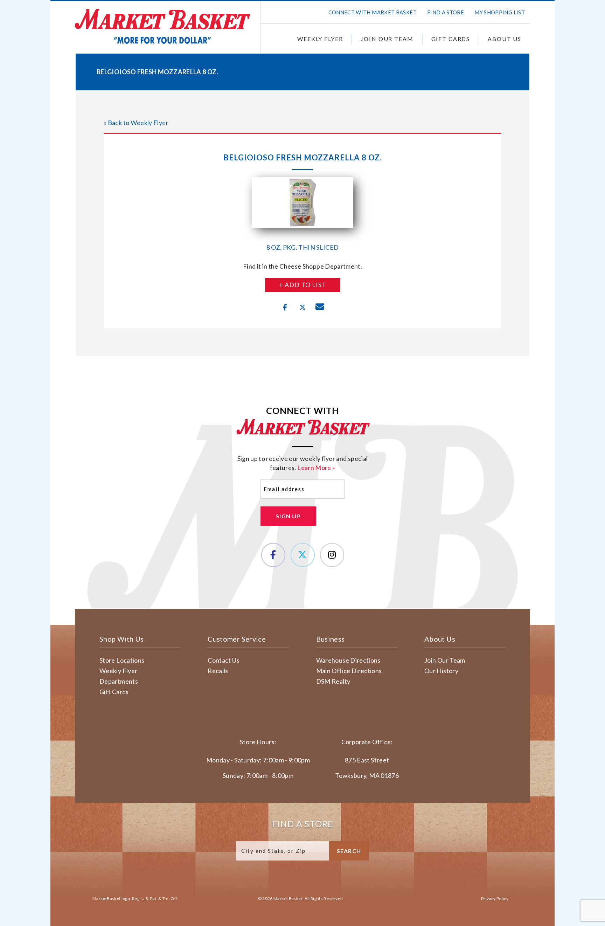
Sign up (288, 516)
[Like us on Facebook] (273, 555)
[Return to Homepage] (162, 26)
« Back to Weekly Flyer (136, 122)
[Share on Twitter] (302, 307)
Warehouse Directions (348, 660)
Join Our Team (387, 38)
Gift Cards (450, 38)
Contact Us (223, 660)
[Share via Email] (320, 307)
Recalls (218, 671)
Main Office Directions (349, 671)
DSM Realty (333, 681)
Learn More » (316, 467)
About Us (504, 38)
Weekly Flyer (320, 38)
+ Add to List (302, 285)
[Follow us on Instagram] (332, 555)
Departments (118, 681)
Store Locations (121, 660)
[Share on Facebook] (285, 307)
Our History (441, 671)
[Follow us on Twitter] (303, 555)
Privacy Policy (494, 898)
